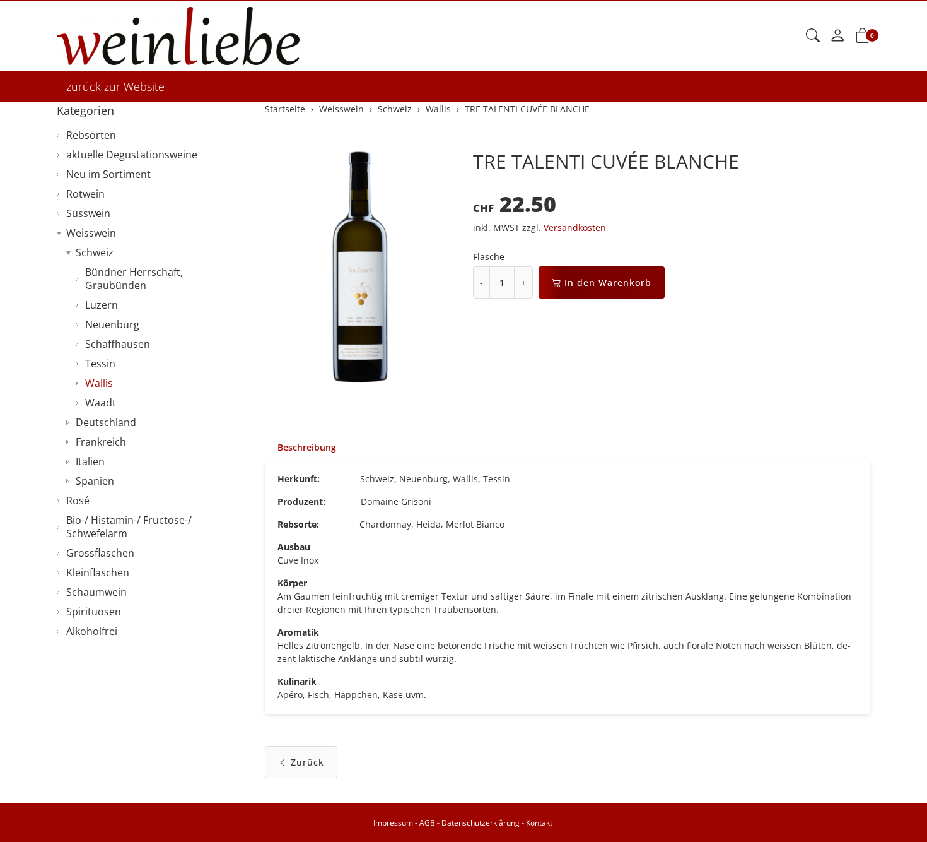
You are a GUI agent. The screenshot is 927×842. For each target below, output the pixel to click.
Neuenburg (112, 324)
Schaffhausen (117, 344)
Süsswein (88, 213)
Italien (90, 461)
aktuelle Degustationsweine (131, 155)
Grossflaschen (100, 553)
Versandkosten (575, 228)
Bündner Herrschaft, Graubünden (134, 278)
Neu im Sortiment (108, 174)
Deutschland (106, 422)
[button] (813, 36)
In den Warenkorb (607, 282)
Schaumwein (96, 592)
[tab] (300, 447)
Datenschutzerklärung (480, 822)
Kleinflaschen (97, 572)
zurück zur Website (115, 86)
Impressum (393, 822)
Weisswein (91, 233)
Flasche (488, 257)
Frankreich (101, 442)
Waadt (100, 403)
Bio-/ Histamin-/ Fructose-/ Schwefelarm (129, 526)
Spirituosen (93, 612)
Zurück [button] (307, 762)
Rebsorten (91, 135)
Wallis (99, 383)
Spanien (95, 481)
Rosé (78, 500)
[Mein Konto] (837, 36)
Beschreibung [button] (306, 447)
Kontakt (539, 822)
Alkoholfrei (91, 631)
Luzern (101, 305)
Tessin (100, 364)
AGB (427, 822)
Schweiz (95, 252)
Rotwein (85, 194)
